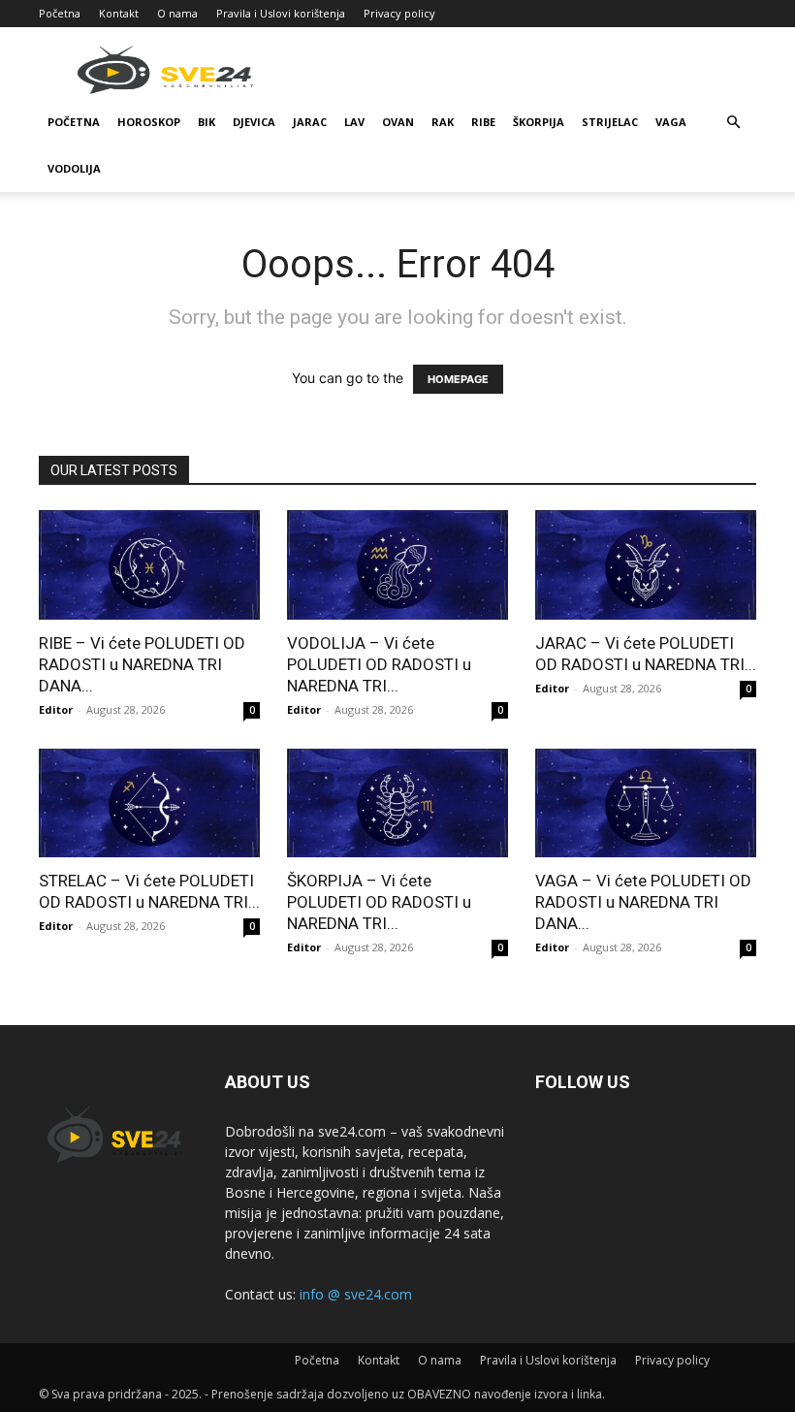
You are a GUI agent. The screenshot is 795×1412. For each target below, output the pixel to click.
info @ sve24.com (356, 1294)
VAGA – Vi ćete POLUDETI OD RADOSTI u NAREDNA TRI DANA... (643, 902)
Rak (442, 121)
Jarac (310, 121)
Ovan (398, 121)
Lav (354, 121)
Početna (59, 13)
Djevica (254, 121)
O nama (177, 13)
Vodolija (74, 168)
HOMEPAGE (458, 379)
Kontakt (119, 13)
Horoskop (148, 121)
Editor (56, 709)
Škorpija (538, 121)
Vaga (670, 121)
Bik (206, 121)
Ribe (483, 121)
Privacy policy (399, 13)
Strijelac (610, 121)
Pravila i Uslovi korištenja (280, 13)
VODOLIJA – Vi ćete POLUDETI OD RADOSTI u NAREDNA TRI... (379, 664)
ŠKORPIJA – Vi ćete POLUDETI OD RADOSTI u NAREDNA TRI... (379, 902)
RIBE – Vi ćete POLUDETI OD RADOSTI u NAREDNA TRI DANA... (142, 664)
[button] (733, 122)
